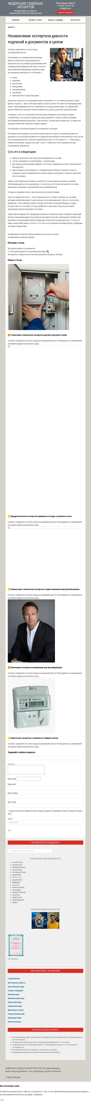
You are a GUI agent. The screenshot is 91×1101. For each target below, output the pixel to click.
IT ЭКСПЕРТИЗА (17, 862)
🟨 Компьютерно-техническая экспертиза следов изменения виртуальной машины (44, 589)
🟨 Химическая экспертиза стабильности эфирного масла (33, 738)
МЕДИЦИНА (16, 882)
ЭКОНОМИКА (16, 890)
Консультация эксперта (45, 1029)
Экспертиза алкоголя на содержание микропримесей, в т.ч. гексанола (45, 1042)
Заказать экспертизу (65, 12)
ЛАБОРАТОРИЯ (17, 880)
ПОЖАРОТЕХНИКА (18, 887)
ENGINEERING (16, 875)
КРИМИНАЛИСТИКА (19, 867)
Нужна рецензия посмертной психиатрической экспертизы (39, 1052)
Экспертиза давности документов (21, 248)
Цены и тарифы (55, 20)
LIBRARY (15, 902)
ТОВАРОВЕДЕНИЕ (18, 900)
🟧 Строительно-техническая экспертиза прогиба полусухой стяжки (37, 335)
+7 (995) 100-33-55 (65, 5)
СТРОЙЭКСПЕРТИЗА (19, 872)
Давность (11, 27)
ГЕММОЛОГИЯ (17, 897)
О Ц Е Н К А (16, 885)
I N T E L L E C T (17, 877)
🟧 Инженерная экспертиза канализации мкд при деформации (35, 667)
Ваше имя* (12, 784)
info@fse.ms (65, 8)
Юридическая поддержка (45, 842)
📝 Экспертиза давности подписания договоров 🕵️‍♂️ (28, 251)
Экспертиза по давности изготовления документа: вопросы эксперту (35, 254)
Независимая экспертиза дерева (21, 237)
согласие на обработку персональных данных (32, 811)
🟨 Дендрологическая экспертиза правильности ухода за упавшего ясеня (40, 516)
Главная (15, 20)
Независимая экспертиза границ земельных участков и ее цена (33, 234)
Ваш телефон (13, 793)
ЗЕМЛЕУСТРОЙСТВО (19, 892)
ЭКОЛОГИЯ (16, 895)
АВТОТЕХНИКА (17, 870)
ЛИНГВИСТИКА (17, 865)
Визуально (10, 764)
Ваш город (12, 802)
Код (13, 764)
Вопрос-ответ (35, 20)
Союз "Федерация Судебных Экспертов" (45, 1071)
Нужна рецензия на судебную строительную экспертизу (37, 1050)
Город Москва (14, 978)
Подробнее (38, 1094)
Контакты (75, 20)
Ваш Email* (12, 779)
